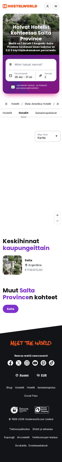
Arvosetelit (23, 437)
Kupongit (9, 437)
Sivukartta (21, 445)
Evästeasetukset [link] (38, 445)
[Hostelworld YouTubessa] (35, 363)
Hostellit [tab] (7, 112)
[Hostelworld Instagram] (27, 363)
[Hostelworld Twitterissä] (18, 363)
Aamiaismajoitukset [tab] (46, 112)
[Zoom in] (57, 215)
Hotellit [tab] (23, 112)
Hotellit (31, 387)
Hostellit (19, 387)
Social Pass (31, 395)
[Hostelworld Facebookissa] (10, 363)
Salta (10, 309)
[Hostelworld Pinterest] (43, 363)
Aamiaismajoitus (46, 387)
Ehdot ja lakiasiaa (43, 429)
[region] (31, 177)
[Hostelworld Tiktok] (51, 363)
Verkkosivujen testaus (45, 437)
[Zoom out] (57, 221)
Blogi (9, 387)
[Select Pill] (47, 6)
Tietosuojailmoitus (19, 429)
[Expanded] (6, 104)
